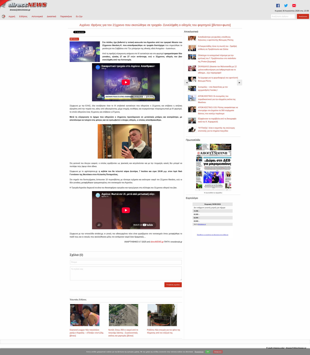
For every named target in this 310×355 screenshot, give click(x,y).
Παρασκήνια (66, 16)
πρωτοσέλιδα (209, 192)
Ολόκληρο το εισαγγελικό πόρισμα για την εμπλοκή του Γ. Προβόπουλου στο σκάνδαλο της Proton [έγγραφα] (217, 58)
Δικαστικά (51, 16)
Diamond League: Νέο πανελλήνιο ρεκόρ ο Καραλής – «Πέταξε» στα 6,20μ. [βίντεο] (87, 333)
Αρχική (12, 16)
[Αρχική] (28, 5)
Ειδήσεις (23, 16)
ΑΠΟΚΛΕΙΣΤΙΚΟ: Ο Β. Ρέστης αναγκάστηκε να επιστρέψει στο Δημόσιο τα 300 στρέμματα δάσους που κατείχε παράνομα (218, 110)
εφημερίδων (219, 192)
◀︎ (187, 83)
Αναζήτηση (303, 16)
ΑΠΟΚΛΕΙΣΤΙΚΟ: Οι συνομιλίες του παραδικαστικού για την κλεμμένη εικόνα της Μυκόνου (217, 99)
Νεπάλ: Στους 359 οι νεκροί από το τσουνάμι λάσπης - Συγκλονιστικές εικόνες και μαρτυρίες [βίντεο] (123, 333)
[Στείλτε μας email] (294, 5)
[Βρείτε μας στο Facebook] (278, 5)
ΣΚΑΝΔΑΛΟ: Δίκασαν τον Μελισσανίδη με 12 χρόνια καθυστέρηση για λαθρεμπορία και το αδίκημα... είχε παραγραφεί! (217, 69)
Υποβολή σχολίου (173, 285)
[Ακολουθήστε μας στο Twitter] (286, 5)
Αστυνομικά (37, 16)
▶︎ (240, 83)
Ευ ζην (79, 16)
